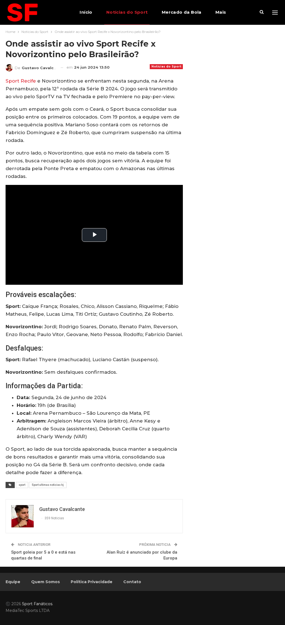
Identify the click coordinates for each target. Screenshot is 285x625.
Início (86, 12)
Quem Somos (45, 581)
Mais (220, 12)
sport (22, 484)
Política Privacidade (91, 581)
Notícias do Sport (127, 12)
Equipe (13, 581)
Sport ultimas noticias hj (48, 484)
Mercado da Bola (182, 12)
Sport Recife (21, 81)
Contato (132, 581)
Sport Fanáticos (37, 603)
